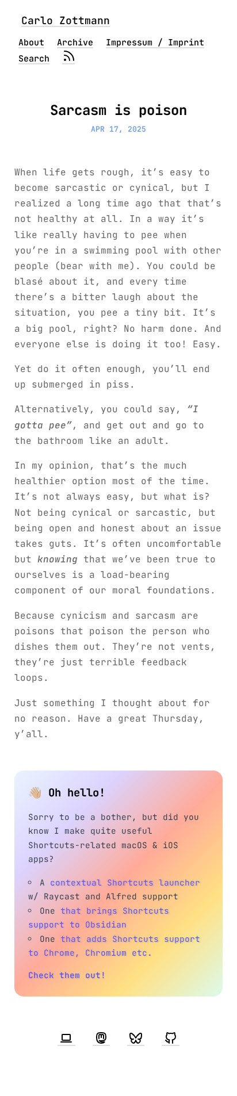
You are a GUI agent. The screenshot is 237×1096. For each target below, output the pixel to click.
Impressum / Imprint (155, 42)
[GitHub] (170, 1038)
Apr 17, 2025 (118, 129)
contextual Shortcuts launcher (125, 882)
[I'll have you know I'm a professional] (66, 1038)
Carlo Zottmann (65, 20)
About (31, 42)
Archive (75, 42)
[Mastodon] (101, 1038)
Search (33, 58)
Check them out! (67, 974)
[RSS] (68, 58)
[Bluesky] (135, 1038)
